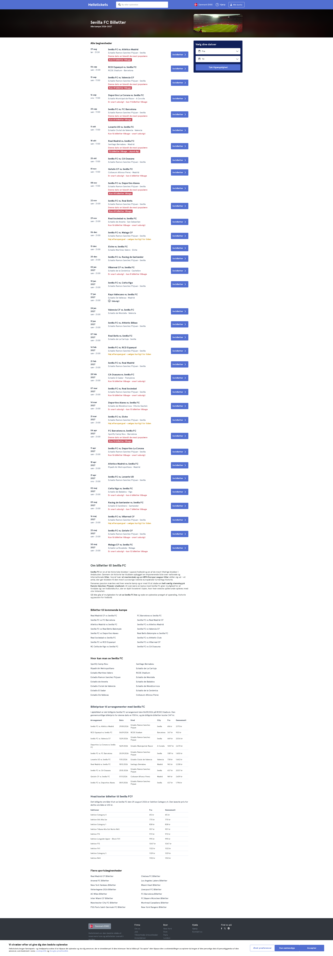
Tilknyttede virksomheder (146, 935)
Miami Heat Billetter (151, 885)
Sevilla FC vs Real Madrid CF (150, 620)
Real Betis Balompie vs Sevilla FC (152, 633)
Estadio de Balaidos (145, 681)
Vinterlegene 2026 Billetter (103, 889)
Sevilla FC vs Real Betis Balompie (106, 629)
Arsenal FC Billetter (100, 880)
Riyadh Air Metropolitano (102, 668)
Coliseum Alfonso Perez (147, 695)
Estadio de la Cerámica (147, 690)
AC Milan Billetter (99, 894)
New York (167, 929)
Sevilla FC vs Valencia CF (148, 629)
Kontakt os (197, 932)
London (166, 938)
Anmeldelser (140, 938)
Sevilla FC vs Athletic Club (149, 637)
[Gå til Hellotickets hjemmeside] (98, 4)
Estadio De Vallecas (100, 695)
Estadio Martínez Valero (102, 673)
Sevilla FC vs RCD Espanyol (103, 642)
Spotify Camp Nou (99, 664)
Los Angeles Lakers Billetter (154, 880)
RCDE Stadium (143, 673)
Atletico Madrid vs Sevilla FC (104, 624)
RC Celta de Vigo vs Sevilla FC (104, 646)
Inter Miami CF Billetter (102, 898)
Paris (165, 935)
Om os (137, 929)
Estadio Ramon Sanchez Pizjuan (105, 677)
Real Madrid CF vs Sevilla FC (104, 615)
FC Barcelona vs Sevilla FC (149, 615)
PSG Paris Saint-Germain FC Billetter (108, 907)
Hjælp (195, 929)
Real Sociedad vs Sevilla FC (103, 637)
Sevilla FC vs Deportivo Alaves (104, 633)
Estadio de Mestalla (145, 677)
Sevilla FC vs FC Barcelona (103, 620)
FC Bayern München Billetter (154, 898)
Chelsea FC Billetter (150, 876)
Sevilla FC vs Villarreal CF (149, 642)
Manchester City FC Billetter (104, 903)
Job (136, 932)
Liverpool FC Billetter (151, 889)
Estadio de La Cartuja (146, 668)
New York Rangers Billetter (154, 907)
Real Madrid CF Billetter (102, 876)
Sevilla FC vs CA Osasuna (148, 646)
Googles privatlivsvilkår (59, 951)
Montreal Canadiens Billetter (155, 903)
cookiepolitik (41, 951)
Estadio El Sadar (98, 690)
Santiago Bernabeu (145, 664)
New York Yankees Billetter (103, 885)
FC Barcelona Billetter (151, 894)
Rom (165, 932)
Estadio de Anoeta (99, 681)
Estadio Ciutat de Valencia (103, 686)
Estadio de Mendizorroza (148, 686)
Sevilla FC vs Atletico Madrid (150, 624)
